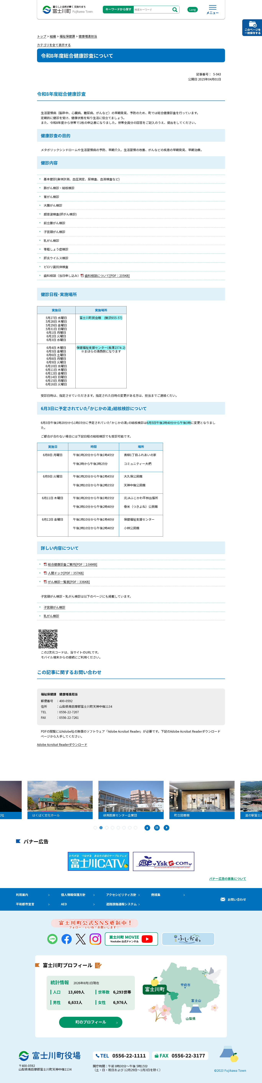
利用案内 (22, 894)
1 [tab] (95, 828)
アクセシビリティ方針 (121, 894)
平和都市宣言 (25, 904)
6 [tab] (124, 828)
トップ (41, 36)
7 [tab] (130, 828)
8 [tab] (136, 828)
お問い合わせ (237, 899)
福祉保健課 (67, 36)
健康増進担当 (88, 36)
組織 (53, 36)
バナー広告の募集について (227, 878)
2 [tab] (101, 828)
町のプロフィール (90, 1022)
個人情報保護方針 (73, 894)
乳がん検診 (51, 615)
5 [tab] (118, 828)
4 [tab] (113, 828)
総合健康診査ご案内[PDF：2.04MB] (72, 564)
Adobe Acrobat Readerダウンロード (62, 744)
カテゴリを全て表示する (54, 45)
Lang (192, 9)
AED (64, 904)
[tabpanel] (131, 800)
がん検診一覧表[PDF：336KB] (69, 581)
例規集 (155, 894)
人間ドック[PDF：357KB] (66, 573)
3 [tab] (107, 828)
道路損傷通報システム (121, 904)
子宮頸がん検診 (54, 607)
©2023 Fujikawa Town (230, 1070)
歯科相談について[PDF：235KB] (107, 275)
